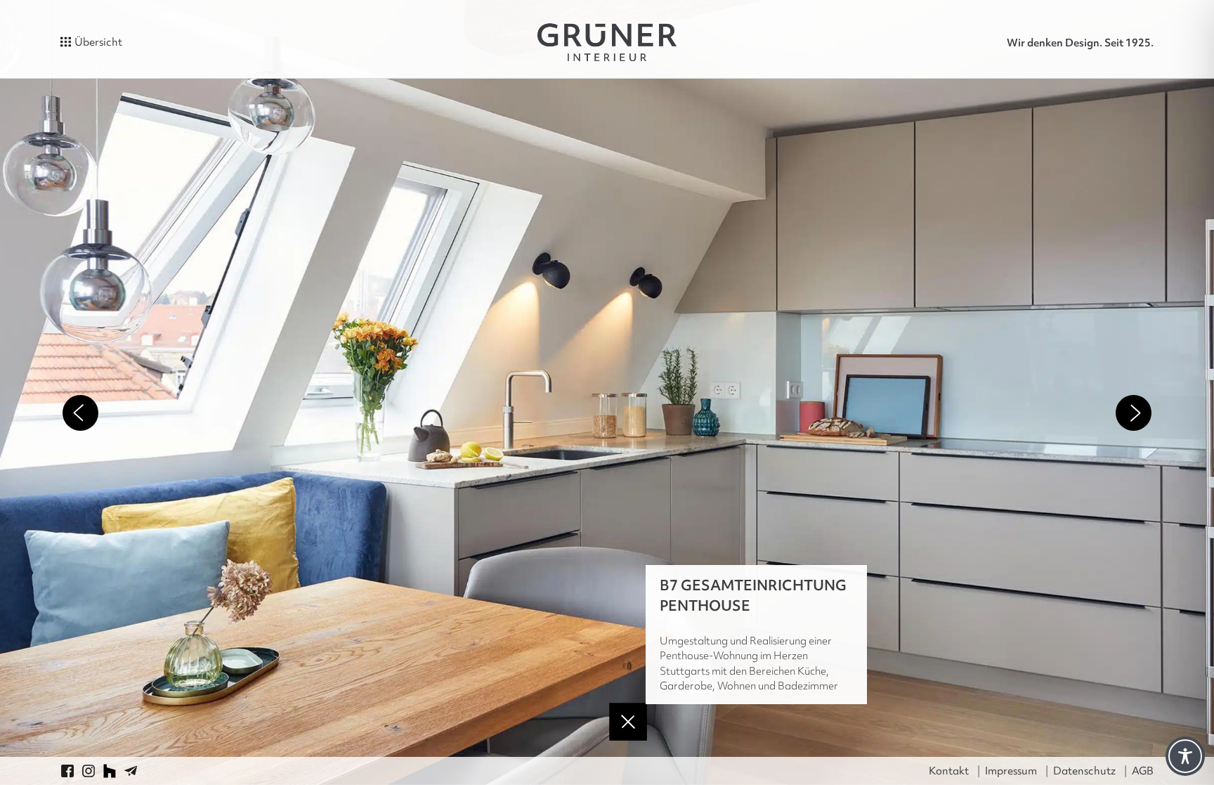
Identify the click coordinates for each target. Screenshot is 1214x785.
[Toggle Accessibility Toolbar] (1185, 756)
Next (1134, 413)
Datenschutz (1084, 771)
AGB (1143, 771)
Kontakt (949, 771)
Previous (80, 413)
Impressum (1011, 771)
